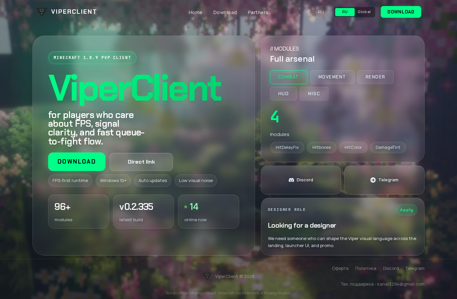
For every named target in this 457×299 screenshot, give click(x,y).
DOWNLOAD (401, 12)
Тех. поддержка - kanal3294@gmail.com (383, 284)
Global (364, 11)
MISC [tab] (314, 94)
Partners (258, 12)
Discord (391, 268)
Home (196, 12)
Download (225, 12)
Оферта (340, 268)
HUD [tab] (283, 94)
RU (321, 12)
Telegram (415, 268)
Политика (365, 268)
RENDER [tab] (375, 77)
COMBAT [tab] (288, 77)
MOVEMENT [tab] (332, 77)
